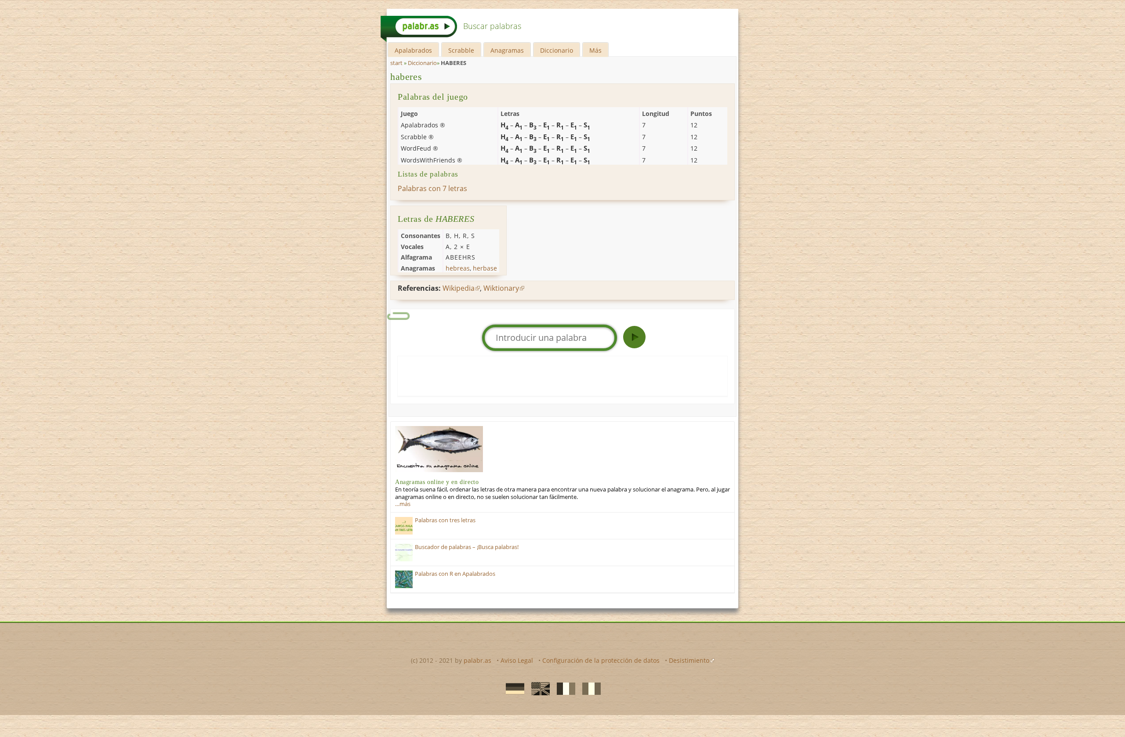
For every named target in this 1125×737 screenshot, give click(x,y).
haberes (406, 76)
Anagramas (507, 50)
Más (595, 50)
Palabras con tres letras (445, 520)
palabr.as (477, 660)
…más (402, 504)
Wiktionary (501, 288)
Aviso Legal (517, 660)
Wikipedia (459, 288)
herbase (485, 268)
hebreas (458, 268)
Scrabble (461, 50)
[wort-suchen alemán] (512, 688)
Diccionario (556, 50)
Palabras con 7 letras (432, 188)
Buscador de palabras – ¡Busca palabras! (467, 547)
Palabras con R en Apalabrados (455, 574)
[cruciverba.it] (589, 688)
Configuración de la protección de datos (601, 660)
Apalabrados (413, 50)
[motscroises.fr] (563, 688)
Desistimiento (689, 660)
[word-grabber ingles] (538, 688)
